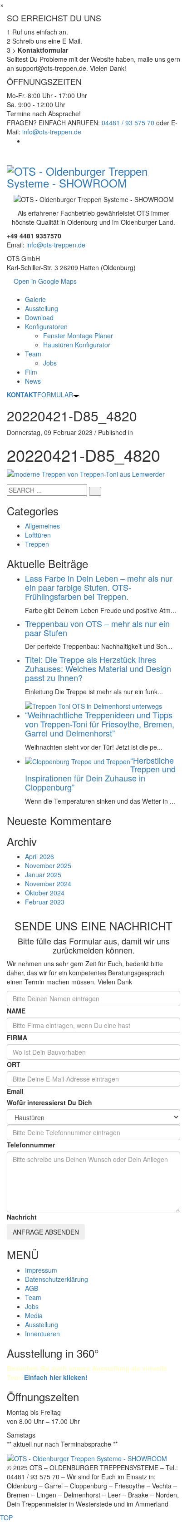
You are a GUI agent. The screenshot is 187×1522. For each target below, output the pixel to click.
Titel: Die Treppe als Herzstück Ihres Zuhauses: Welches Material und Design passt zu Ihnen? (98, 668)
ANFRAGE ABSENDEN (46, 1231)
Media (34, 1315)
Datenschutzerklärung (56, 1279)
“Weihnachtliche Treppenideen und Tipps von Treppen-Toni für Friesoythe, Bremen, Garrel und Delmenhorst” (99, 724)
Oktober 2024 (44, 892)
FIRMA (17, 1037)
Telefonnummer (31, 1144)
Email (15, 1091)
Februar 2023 (44, 901)
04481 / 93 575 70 (128, 122)
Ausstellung (41, 1324)
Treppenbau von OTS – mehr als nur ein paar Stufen (97, 628)
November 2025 (48, 865)
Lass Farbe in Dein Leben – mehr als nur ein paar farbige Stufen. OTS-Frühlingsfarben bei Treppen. (98, 587)
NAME (16, 1010)
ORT (13, 1064)
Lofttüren (38, 534)
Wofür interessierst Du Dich (49, 1102)
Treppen (37, 544)
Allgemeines (42, 525)
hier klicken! (56, 1377)
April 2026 (39, 856)
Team (33, 1297)
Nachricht (22, 1216)
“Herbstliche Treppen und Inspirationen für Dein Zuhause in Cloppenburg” (100, 773)
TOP (6, 1517)
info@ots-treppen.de (51, 131)
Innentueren (42, 1333)
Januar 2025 (43, 874)
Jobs (32, 1306)
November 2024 (48, 883)
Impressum (41, 1270)
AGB (31, 1288)
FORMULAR (40, 394)
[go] (95, 491)
